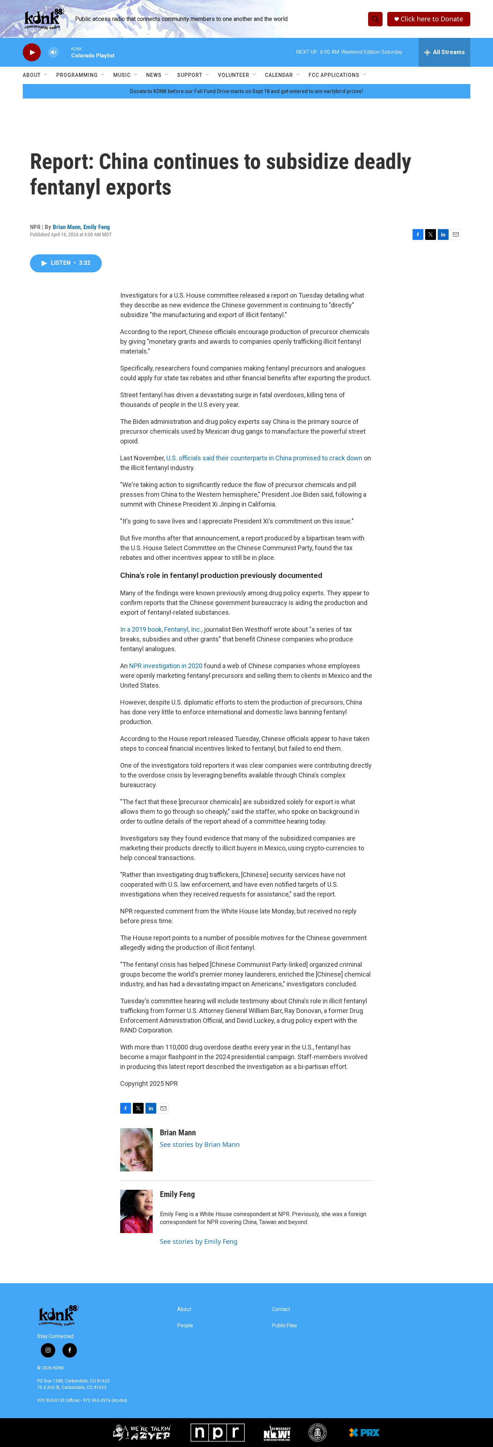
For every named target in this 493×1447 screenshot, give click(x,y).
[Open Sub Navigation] (46, 75)
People (185, 1325)
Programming (77, 75)
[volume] (53, 52)
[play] (32, 52)
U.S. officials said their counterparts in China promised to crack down (264, 458)
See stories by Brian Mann (200, 1144)
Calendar (279, 75)
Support (189, 75)
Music (122, 75)
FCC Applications (334, 75)
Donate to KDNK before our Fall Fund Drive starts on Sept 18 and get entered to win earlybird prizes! (246, 91)
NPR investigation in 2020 (165, 666)
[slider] (65, 52)
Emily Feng (96, 227)
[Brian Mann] (136, 1149)
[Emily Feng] (136, 1211)
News (154, 75)
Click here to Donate (432, 19)
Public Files (284, 1325)
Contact (281, 1309)
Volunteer (233, 75)
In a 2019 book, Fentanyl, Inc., (161, 629)
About (32, 75)
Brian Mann (66, 227)
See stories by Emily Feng (198, 1241)
